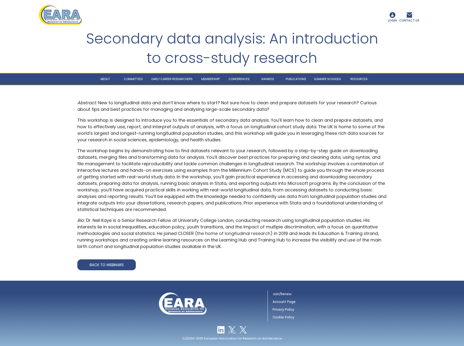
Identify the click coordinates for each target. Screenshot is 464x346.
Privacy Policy (283, 309)
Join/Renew (282, 294)
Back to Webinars (107, 264)
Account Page (284, 302)
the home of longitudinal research (233, 233)
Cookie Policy (283, 317)
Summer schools (327, 79)
